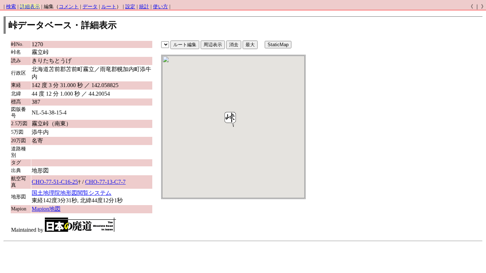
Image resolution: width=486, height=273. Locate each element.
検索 (11, 6)
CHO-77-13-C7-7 (105, 182)
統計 (144, 6)
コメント (69, 6)
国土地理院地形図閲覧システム (71, 193)
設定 (130, 6)
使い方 (160, 6)
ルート (108, 6)
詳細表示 (30, 6)
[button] (230, 119)
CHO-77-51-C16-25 (55, 182)
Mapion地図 (46, 209)
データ (90, 6)
